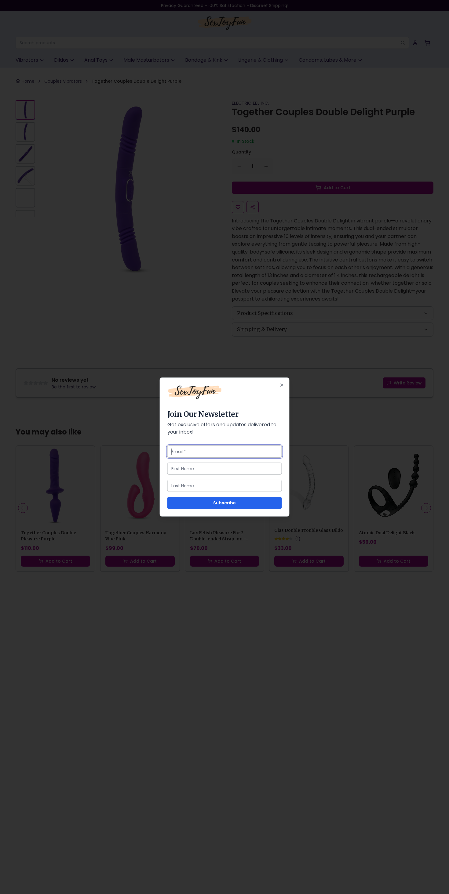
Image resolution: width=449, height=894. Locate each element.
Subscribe (224, 503)
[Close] (281, 385)
